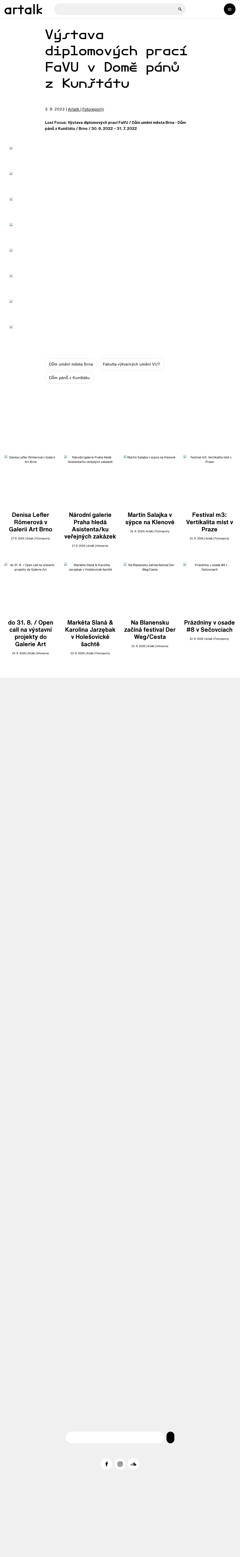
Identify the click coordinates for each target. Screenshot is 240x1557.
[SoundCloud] (133, 1464)
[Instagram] (120, 1464)
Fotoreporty (93, 109)
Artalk (73, 109)
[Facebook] (106, 1464)
